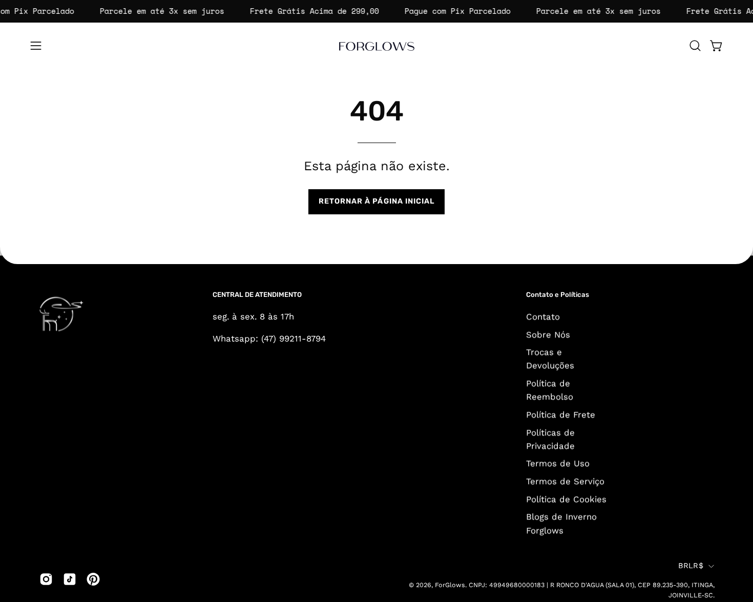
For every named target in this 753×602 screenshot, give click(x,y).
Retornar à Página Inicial (377, 201)
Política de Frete (560, 414)
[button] (695, 45)
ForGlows (450, 585)
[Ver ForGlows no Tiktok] (69, 579)
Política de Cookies (566, 499)
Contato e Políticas (557, 294)
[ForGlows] (376, 45)
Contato (543, 316)
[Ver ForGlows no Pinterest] (93, 579)
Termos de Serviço (565, 481)
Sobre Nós (548, 334)
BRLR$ (690, 566)
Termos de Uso (558, 463)
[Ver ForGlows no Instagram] (46, 579)
